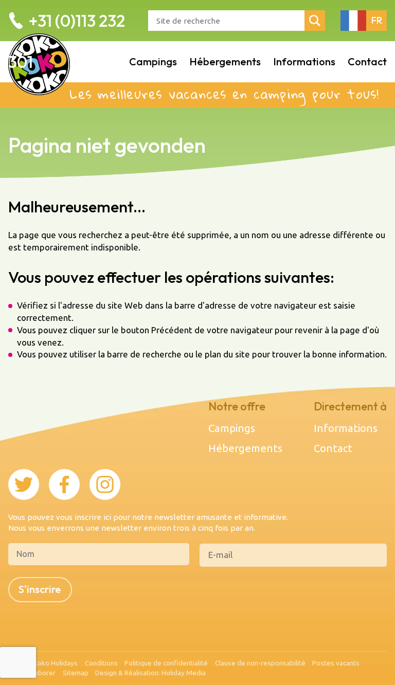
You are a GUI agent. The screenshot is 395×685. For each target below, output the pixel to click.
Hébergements (245, 448)
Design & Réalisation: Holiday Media (150, 673)
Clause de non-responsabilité (260, 663)
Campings (231, 428)
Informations (346, 428)
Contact (333, 448)
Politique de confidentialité (166, 663)
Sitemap (75, 673)
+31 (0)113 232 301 (66, 41)
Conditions (101, 663)
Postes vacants (336, 663)
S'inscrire (40, 589)
